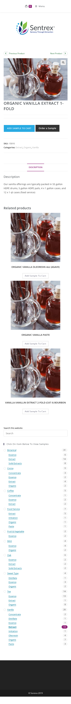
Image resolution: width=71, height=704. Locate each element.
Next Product (56, 53)
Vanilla (35, 147)
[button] (63, 62)
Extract (19, 147)
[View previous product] (6, 53)
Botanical (11, 450)
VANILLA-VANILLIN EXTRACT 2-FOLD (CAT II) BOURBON (35, 402)
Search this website (13, 428)
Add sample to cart (19, 128)
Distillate (13, 578)
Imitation (13, 517)
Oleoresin (13, 635)
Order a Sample (47, 128)
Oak (9, 555)
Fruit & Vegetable (15, 531)
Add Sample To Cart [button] (35, 275)
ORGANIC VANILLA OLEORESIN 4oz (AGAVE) (35, 266)
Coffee (10, 490)
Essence (12, 454)
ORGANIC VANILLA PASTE (35, 334)
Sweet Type (12, 573)
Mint (9, 541)
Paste (11, 526)
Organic (27, 147)
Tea (9, 591)
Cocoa (10, 468)
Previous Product (17, 53)
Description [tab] (35, 167)
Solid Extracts (15, 463)
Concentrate (15, 473)
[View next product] (65, 53)
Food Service (13, 509)
